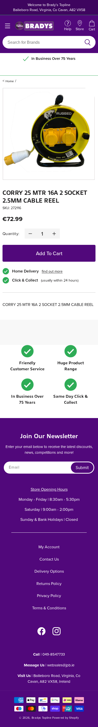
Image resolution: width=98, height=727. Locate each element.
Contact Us (49, 559)
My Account (49, 547)
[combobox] (43, 42)
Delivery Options (49, 571)
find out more (52, 271)
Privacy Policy (49, 595)
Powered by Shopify (65, 718)
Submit (82, 468)
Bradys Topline (42, 718)
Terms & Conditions (49, 608)
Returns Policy (49, 583)
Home (10, 81)
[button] (91, 26)
